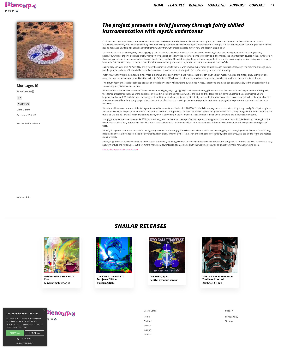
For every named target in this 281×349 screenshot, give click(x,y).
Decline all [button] (34, 333)
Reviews (148, 325)
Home (159, 5)
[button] (196, 5)
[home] (20, 4)
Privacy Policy (231, 316)
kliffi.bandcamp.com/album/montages (120, 149)
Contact (257, 5)
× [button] (44, 310)
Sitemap (229, 321)
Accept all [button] (15, 333)
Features (176, 5)
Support (237, 5)
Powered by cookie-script (24, 343)
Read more (22, 327)
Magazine (216, 5)
